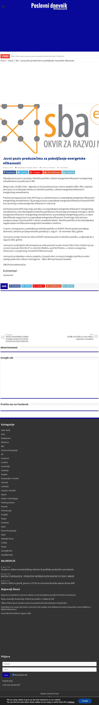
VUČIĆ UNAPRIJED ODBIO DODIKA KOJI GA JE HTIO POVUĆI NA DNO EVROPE (17, 338)
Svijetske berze (7, 539)
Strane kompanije (8, 531)
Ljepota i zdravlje (8, 490)
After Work (5, 430)
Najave (23, 167)
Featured (5, 458)
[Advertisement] (49, 31)
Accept (85, 701)
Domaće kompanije (9, 450)
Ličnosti (4, 482)
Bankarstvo (6, 438)
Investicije (5, 466)
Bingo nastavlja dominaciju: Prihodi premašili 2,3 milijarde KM (27, 599)
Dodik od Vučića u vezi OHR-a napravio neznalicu (80, 337)
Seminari (5, 523)
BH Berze (5, 442)
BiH (17, 61)
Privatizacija (6, 511)
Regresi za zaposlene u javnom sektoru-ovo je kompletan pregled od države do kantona (38, 595)
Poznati (4, 507)
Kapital (4, 474)
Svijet (3, 535)
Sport (3, 527)
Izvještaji (5, 470)
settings (71, 702)
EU (2, 454)
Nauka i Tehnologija (9, 499)
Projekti (29, 167)
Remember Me (20, 675)
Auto (3, 434)
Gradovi (4, 462)
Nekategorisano (8, 503)
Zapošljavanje (7, 555)
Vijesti (10, 61)
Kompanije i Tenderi (10, 478)
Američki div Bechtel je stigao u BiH (16, 613)
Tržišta (4, 543)
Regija (3, 519)
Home (3, 61)
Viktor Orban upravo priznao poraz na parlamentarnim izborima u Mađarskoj (37, 56)
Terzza (56, 694)
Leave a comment (48, 167)
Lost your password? (11, 685)
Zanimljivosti (6, 551)
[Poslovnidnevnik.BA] (49, 6)
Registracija (7, 681)
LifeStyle (5, 486)
